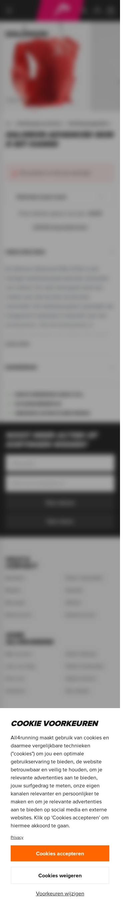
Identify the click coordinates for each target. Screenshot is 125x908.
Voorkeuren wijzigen (60, 893)
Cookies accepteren (60, 853)
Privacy (17, 837)
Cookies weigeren (60, 875)
